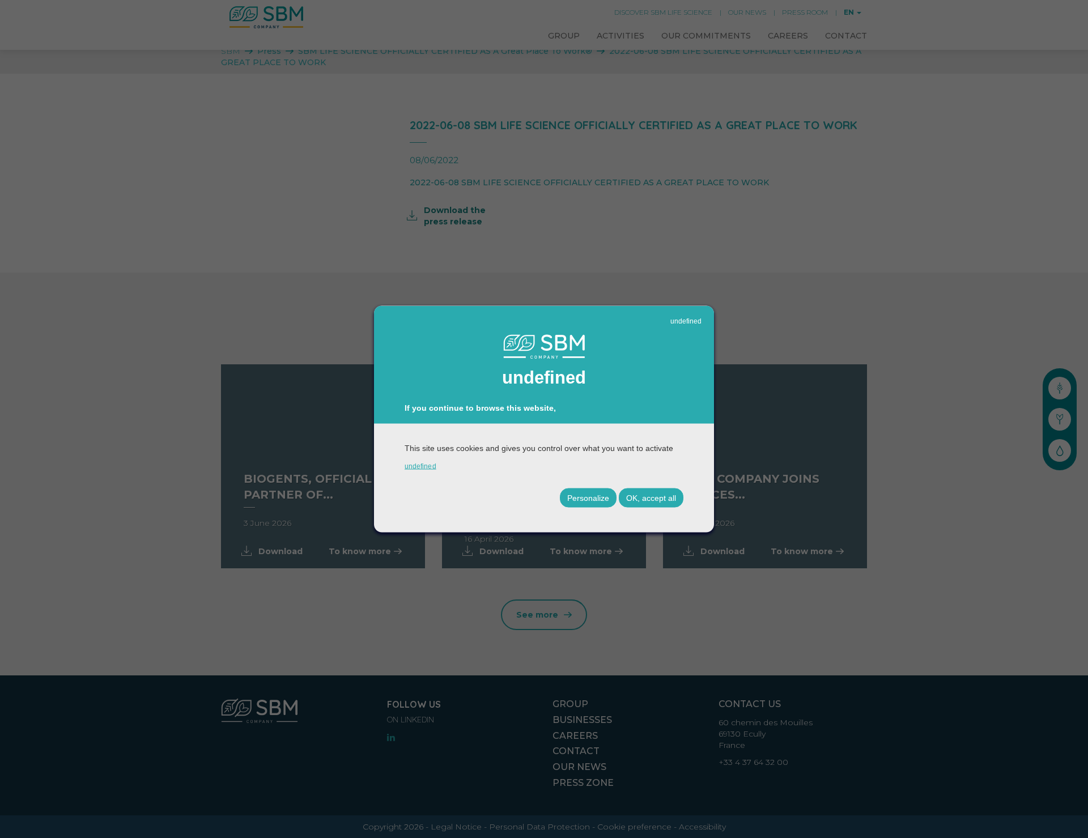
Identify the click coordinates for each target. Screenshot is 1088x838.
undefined (686, 321)
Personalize (588, 498)
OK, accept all (651, 498)
